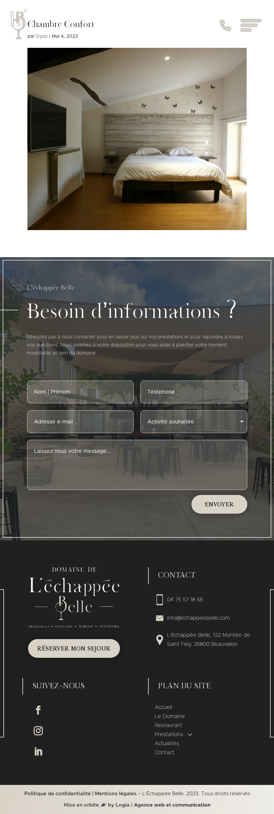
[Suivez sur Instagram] (38, 731)
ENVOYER (219, 505)
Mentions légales (116, 793)
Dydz (42, 36)
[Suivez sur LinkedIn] (38, 752)
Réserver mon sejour (74, 649)
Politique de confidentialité (57, 793)
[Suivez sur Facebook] (38, 710)
